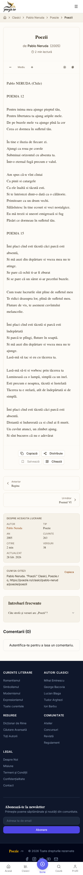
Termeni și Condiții (15, 772)
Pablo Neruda (35, 17)
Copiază (31, 453)
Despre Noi (10, 759)
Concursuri (51, 729)
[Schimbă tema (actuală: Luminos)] (64, 67)
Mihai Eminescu (54, 680)
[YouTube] (49, 859)
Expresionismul (13, 699)
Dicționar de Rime (14, 723)
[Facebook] (27, 859)
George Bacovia (54, 687)
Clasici (16, 17)
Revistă (49, 736)
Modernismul (11, 693)
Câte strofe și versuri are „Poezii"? (28, 613)
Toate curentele (13, 706)
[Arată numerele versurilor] (72, 67)
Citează (57, 461)
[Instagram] (34, 859)
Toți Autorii (10, 736)
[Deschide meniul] (76, 6)
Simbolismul (11, 687)
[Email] (56, 859)
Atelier (48, 723)
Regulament (52, 742)
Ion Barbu (50, 706)
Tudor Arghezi (53, 699)
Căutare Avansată (15, 729)
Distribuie (56, 453)
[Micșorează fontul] (10, 67)
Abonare (41, 829)
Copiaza (69, 572)
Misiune (8, 766)
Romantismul (11, 680)
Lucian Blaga (52, 693)
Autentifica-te (19, 645)
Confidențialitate (14, 779)
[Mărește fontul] (32, 67)
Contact (8, 785)
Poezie (54, 17)
